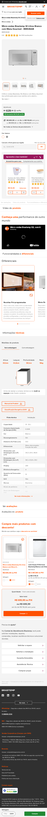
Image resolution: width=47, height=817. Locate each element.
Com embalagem (28, 348)
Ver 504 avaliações (26, 35)
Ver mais (22, 703)
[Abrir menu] (3, 6)
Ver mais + (5, 99)
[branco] (3, 137)
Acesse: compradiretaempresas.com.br (13, 736)
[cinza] (7, 137)
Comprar (23, 613)
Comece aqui (40, 18)
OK (41, 147)
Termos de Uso (6, 770)
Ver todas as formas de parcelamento (17, 127)
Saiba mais (23, 188)
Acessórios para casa (13, 161)
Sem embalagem (10, 348)
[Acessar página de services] (31, 6)
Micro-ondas (6, 22)
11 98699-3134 (7, 714)
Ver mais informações (22, 496)
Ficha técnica (12, 417)
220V (12, 814)
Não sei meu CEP (40, 142)
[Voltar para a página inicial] (14, 6)
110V (5, 814)
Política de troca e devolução (10, 778)
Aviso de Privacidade (8, 773)
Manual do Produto (11, 403)
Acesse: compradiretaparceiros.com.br (13, 752)
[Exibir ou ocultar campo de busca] (26, 7)
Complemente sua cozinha (32, 161)
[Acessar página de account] (38, 6)
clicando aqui (23, 2)
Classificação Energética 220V (16, 410)
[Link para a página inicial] (3, 19)
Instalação (31, 417)
